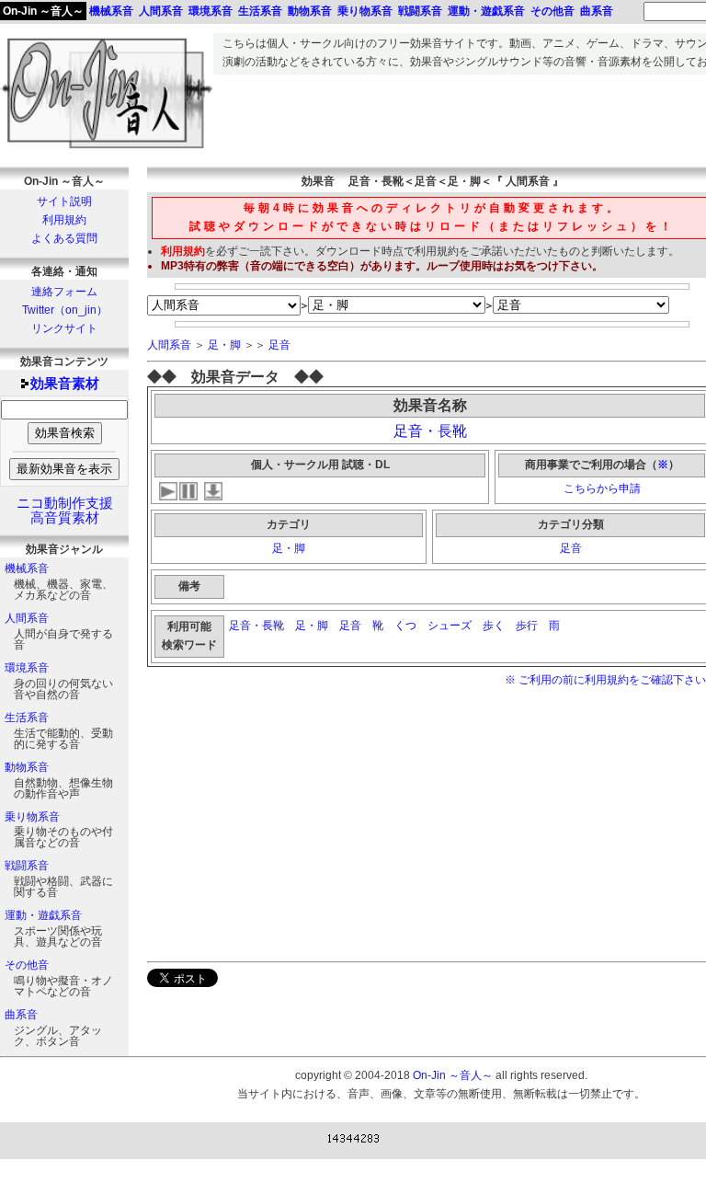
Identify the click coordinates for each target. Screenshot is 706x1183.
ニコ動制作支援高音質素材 (65, 510)
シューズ (449, 625)
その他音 (27, 965)
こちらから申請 (602, 488)
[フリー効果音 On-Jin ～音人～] (106, 149)
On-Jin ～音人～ (43, 11)
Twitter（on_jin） (65, 310)
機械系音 (27, 568)
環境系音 (27, 667)
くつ (405, 625)
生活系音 (27, 717)
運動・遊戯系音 (43, 915)
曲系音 (21, 1014)
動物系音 (27, 767)
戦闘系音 (27, 865)
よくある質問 (64, 238)
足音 (279, 345)
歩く (494, 625)
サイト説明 (64, 201)
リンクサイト (64, 328)
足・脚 (224, 345)
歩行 (527, 625)
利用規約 (64, 219)
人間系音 (27, 618)
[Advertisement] (301, 823)
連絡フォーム (64, 291)
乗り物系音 (32, 816)
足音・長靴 (430, 431)
